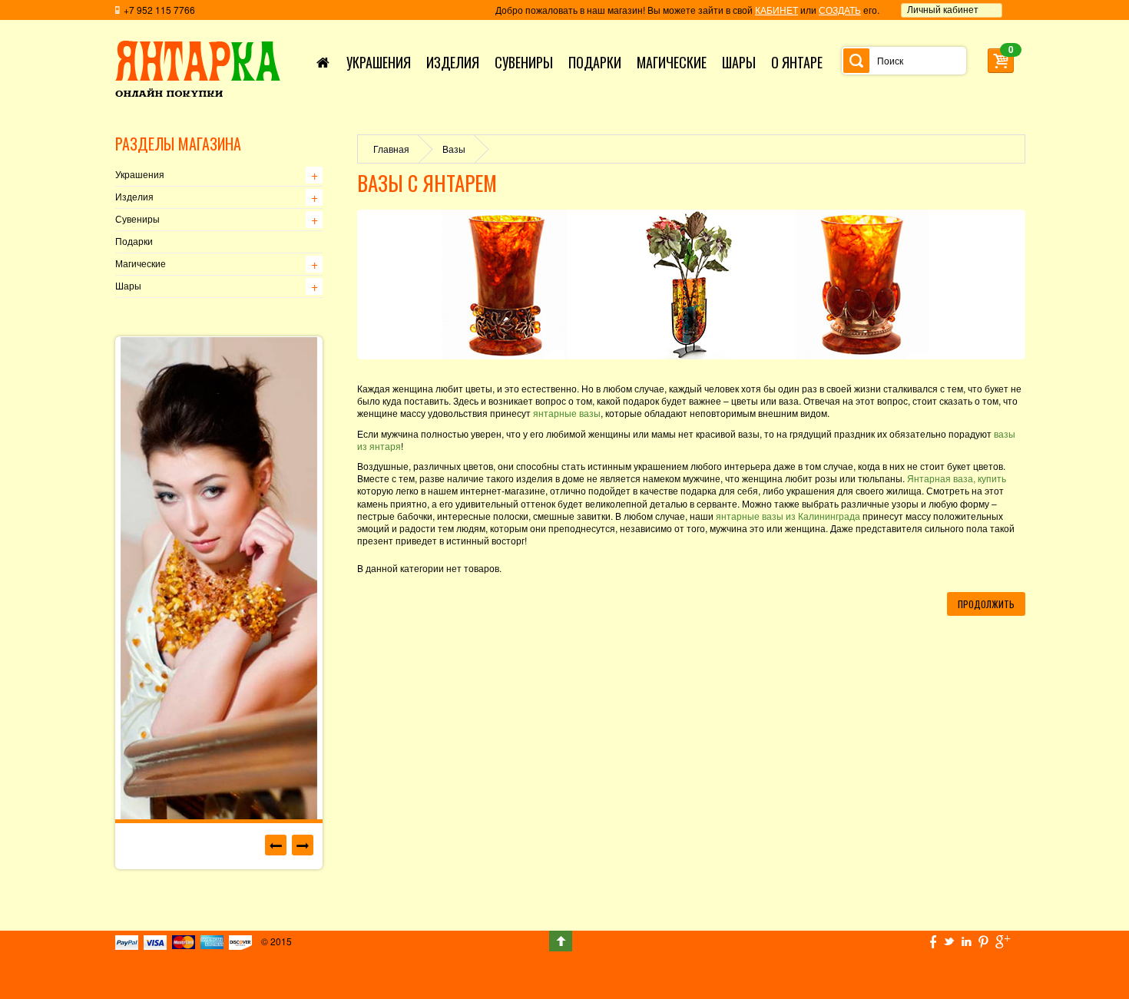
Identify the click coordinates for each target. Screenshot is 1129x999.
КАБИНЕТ (776, 9)
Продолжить (986, 603)
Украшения (139, 175)
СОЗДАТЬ (840, 9)
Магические (140, 264)
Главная (391, 148)
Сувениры (137, 219)
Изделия (134, 197)
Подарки (134, 242)
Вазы (453, 148)
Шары (128, 286)
